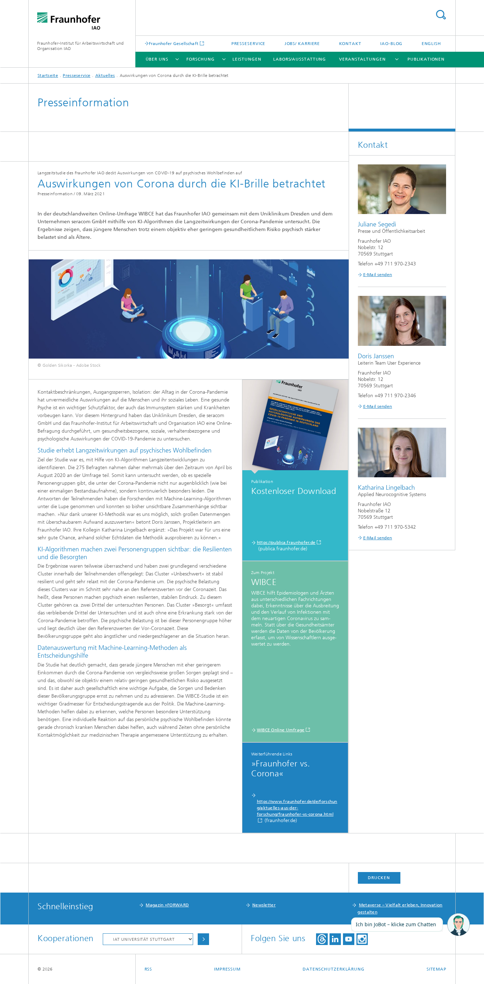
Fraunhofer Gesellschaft (174, 43)
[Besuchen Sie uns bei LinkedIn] (335, 939)
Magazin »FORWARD (167, 905)
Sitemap (436, 969)
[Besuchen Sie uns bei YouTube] (348, 939)
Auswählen (203, 939)
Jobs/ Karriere (302, 43)
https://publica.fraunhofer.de (286, 542)
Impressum (227, 969)
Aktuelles (105, 75)
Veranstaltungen (362, 59)
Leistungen (246, 59)
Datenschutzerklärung (334, 969)
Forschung (200, 59)
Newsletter (264, 905)
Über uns (157, 59)
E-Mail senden (377, 274)
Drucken (379, 877)
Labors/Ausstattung (299, 59)
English (431, 43)
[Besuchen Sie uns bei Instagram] (362, 939)
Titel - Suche (440, 15)
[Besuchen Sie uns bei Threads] (322, 939)
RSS (148, 969)
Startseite (48, 75)
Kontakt (350, 43)
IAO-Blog (391, 43)
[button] (458, 925)
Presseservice (248, 43)
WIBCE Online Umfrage (281, 729)
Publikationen (426, 59)
